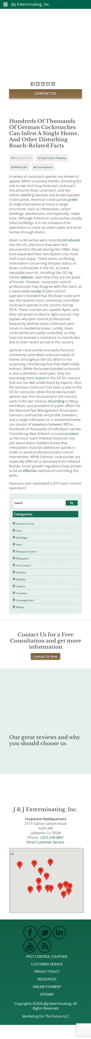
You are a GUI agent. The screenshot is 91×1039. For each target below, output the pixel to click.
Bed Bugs (22, 537)
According (56, 401)
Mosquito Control (26, 551)
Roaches (61, 158)
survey (35, 291)
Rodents (21, 579)
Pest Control (48, 158)
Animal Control (25, 524)
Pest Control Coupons (47, 956)
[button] (50, 888)
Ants (19, 530)
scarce (40, 378)
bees (19, 544)
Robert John (20, 167)
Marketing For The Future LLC (45, 1016)
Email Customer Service (45, 842)
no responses (45, 167)
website (27, 277)
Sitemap (47, 994)
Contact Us (45, 93)
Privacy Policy (47, 971)
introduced (71, 240)
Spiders (20, 586)
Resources (47, 979)
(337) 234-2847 (51, 837)
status (74, 433)
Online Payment (47, 986)
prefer (73, 199)
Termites (21, 593)
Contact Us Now (45, 657)
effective (30, 470)
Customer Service (47, 964)
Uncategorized (25, 600)
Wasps (20, 607)
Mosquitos (22, 558)
